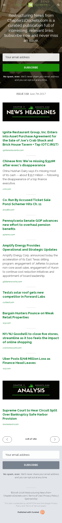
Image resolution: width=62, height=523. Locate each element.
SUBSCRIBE (31, 67)
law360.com (8, 210)
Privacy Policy (50, 495)
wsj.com (7, 323)
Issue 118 (31, 93)
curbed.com (8, 302)
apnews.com (9, 234)
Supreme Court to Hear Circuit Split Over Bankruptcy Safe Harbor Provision (30, 414)
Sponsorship (31, 499)
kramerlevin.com (10, 424)
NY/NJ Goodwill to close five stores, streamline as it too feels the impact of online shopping (31, 338)
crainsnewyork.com (12, 348)
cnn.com (7, 189)
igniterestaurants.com (13, 150)
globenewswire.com (12, 281)
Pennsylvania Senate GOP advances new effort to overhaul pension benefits (30, 225)
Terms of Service (33, 506)
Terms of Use (35, 495)
